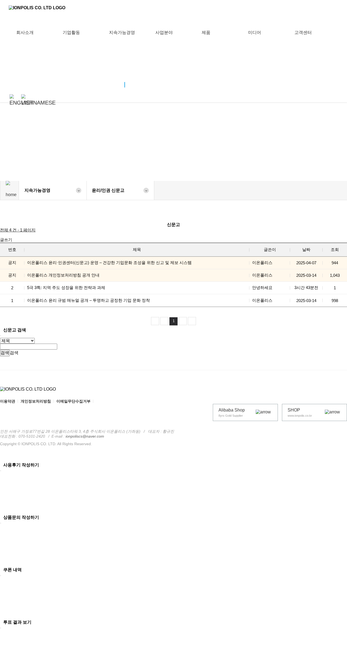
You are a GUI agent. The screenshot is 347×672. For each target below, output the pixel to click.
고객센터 (303, 32)
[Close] (0, 335)
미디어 (254, 32)
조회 (335, 249)
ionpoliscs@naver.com (85, 436)
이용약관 (7, 401)
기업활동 (71, 32)
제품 (206, 32)
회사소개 (25, 32)
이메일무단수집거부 (73, 401)
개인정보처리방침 (36, 401)
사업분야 (164, 32)
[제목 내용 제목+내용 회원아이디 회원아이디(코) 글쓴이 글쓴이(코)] (17, 340)
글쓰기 (6, 239)
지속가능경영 (122, 32)
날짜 (306, 249)
